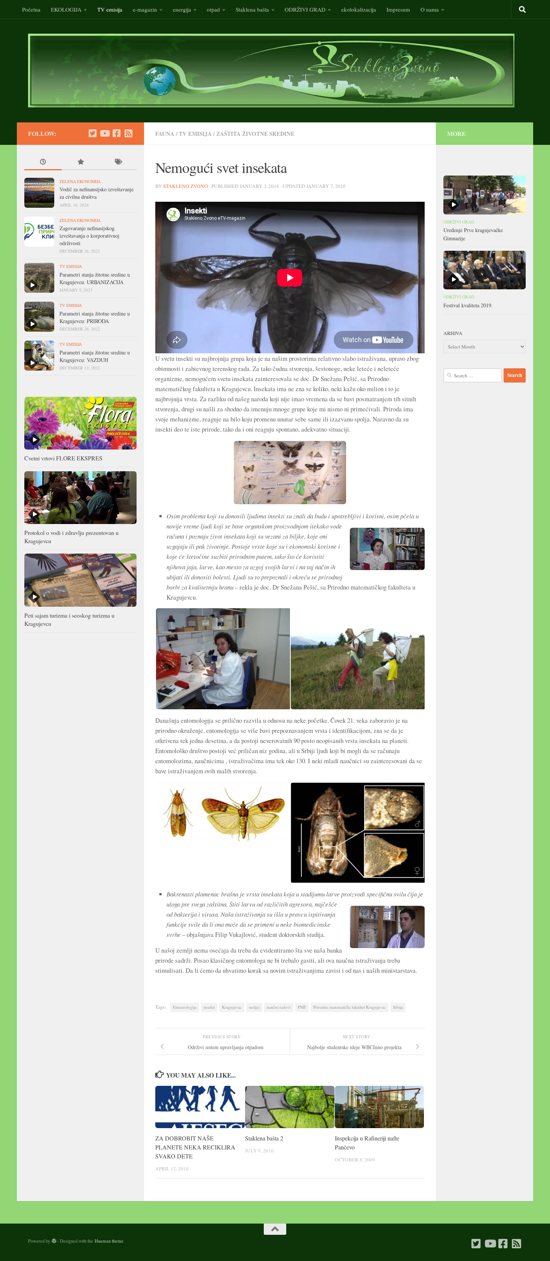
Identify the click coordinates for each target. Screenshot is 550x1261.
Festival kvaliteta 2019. (468, 305)
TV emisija (109, 9)
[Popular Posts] (80, 162)
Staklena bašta (252, 9)
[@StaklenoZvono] (92, 133)
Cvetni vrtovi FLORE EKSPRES (63, 458)
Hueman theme (109, 1241)
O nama (430, 9)
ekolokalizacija (358, 9)
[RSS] (128, 133)
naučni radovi (279, 1007)
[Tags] (118, 162)
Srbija (398, 1007)
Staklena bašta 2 (264, 1138)
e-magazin (145, 9)
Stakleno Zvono (185, 186)
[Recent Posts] (43, 162)
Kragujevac (232, 1007)
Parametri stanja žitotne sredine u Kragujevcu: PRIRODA (94, 317)
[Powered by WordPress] (54, 1241)
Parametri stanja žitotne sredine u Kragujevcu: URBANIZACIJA (94, 278)
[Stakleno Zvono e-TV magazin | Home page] (271, 70)
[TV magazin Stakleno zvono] (104, 133)
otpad (213, 9)
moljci (254, 1007)
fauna (164, 134)
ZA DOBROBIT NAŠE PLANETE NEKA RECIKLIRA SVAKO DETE (195, 1147)
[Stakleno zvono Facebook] (116, 133)
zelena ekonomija (80, 181)
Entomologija (184, 1007)
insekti (209, 1007)
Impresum (398, 9)
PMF (302, 1007)
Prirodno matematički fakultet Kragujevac (349, 1007)
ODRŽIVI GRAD (305, 9)
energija (182, 9)
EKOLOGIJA (66, 9)
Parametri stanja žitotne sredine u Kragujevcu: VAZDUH (94, 356)
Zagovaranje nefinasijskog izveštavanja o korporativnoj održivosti (89, 235)
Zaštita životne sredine (255, 134)
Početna (31, 9)
